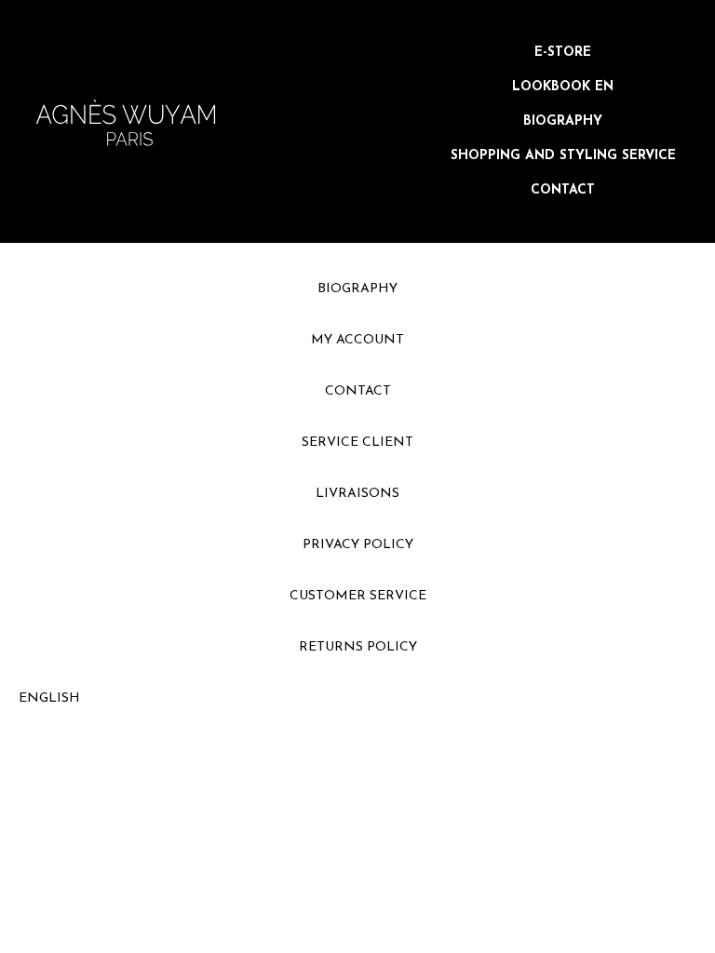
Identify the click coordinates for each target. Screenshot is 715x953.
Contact (563, 190)
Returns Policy (358, 647)
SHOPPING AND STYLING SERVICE (563, 156)
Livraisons (357, 494)
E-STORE (562, 53)
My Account (357, 340)
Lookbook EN (563, 87)
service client (357, 443)
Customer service (358, 596)
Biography (562, 121)
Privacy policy (358, 545)
